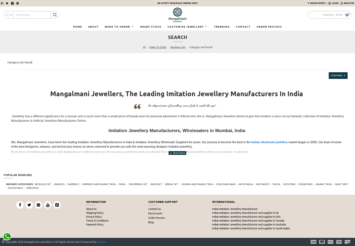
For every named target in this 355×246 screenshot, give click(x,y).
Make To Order (158, 47)
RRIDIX (101, 241)
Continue (336, 75)
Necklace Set (177, 47)
